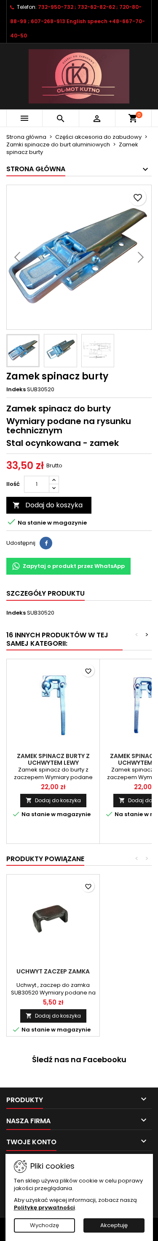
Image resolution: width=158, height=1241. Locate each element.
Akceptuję (114, 1225)
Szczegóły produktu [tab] (45, 593)
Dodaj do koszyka (48, 505)
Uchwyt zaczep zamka (53, 971)
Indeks (16, 389)
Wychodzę (44, 1225)
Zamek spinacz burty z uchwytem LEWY (53, 759)
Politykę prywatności (44, 1208)
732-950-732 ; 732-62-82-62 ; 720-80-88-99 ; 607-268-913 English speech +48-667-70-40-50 (77, 21)
